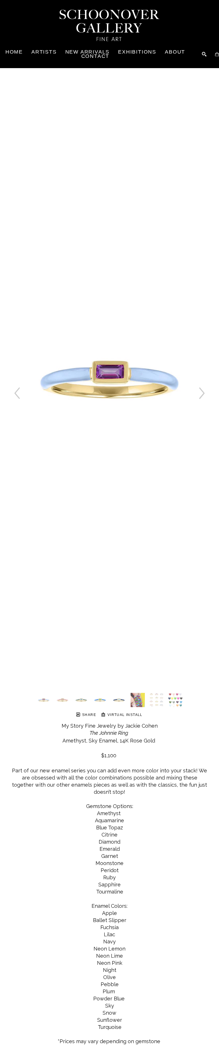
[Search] (204, 54)
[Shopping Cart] (217, 54)
